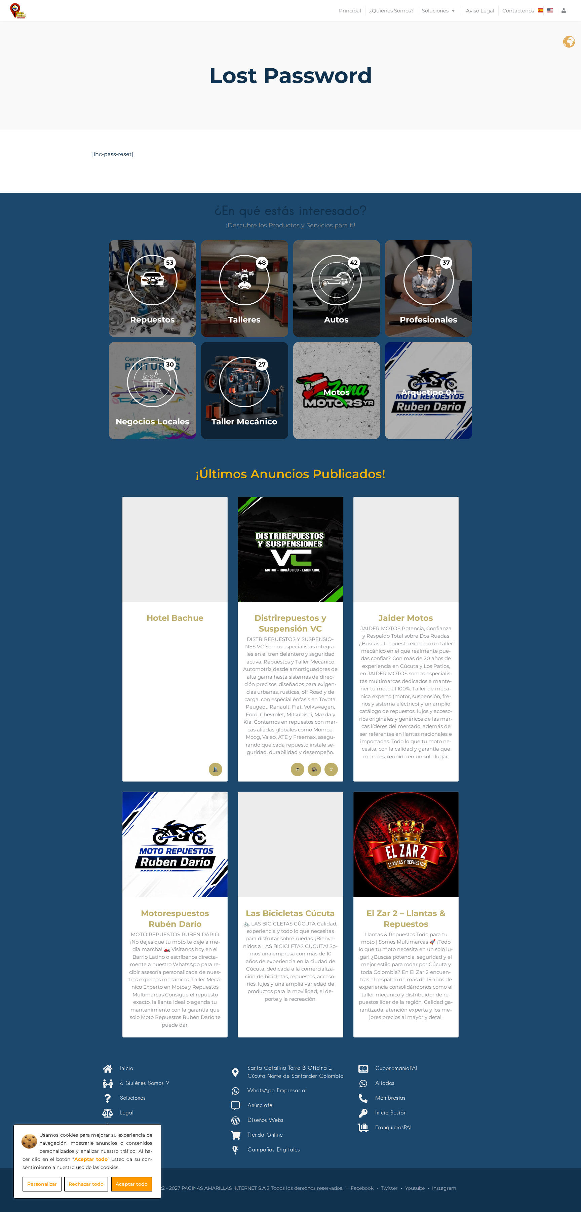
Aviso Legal (480, 11)
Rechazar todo (86, 1184)
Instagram (444, 1188)
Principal (350, 11)
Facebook (362, 1188)
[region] (87, 1161)
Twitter (389, 1188)
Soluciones (435, 11)
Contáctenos (518, 11)
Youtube (415, 1188)
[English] (550, 11)
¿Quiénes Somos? (391, 11)
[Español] (540, 11)
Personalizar (42, 1184)
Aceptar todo (132, 1184)
